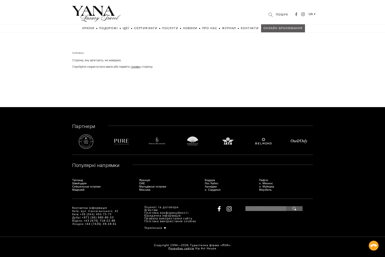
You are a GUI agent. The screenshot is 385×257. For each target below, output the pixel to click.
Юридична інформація (162, 216)
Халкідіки (211, 186)
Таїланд (77, 180)
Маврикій (78, 189)
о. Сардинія (213, 189)
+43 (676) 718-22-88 (100, 220)
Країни (88, 28)
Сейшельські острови (86, 186)
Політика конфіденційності (166, 213)
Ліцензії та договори (161, 207)
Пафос (263, 180)
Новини (190, 28)
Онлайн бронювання (283, 28)
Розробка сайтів (181, 248)
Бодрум (210, 180)
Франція (144, 180)
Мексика (144, 189)
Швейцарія (79, 183)
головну (136, 67)
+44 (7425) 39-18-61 (101, 223)
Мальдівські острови (152, 186)
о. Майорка (266, 186)
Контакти (250, 28)
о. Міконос (266, 183)
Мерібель (265, 189)
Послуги (170, 28)
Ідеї (126, 28)
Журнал (229, 28)
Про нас (209, 28)
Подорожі (108, 28)
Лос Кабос (211, 183)
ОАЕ (142, 183)
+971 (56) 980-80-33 (98, 217)
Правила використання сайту (168, 218)
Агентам (151, 210)
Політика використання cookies (170, 221)
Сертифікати (145, 28)
